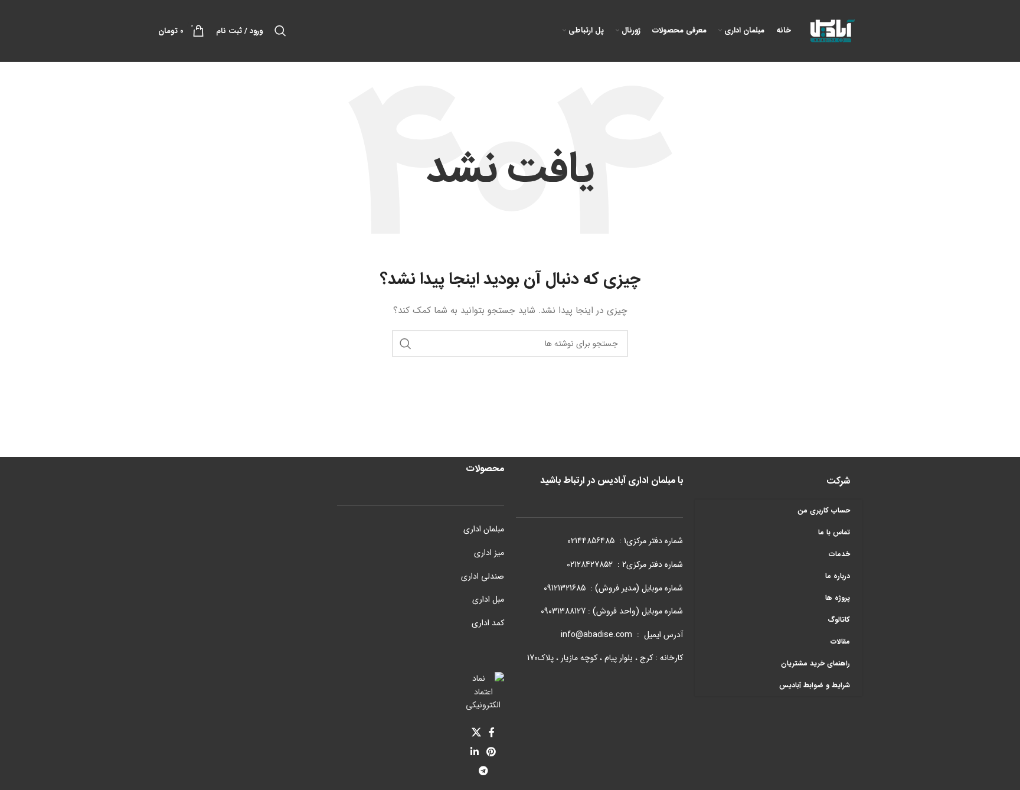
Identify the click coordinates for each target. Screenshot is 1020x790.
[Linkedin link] (474, 752)
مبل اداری (488, 599)
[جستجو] (280, 31)
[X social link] (476, 733)
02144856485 (590, 540)
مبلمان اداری (483, 529)
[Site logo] (832, 30)
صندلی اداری (482, 576)
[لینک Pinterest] (491, 752)
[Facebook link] (492, 733)
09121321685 (565, 588)
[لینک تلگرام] (483, 771)
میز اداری (489, 552)
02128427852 (590, 564)
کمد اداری (488, 622)
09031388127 (563, 611)
